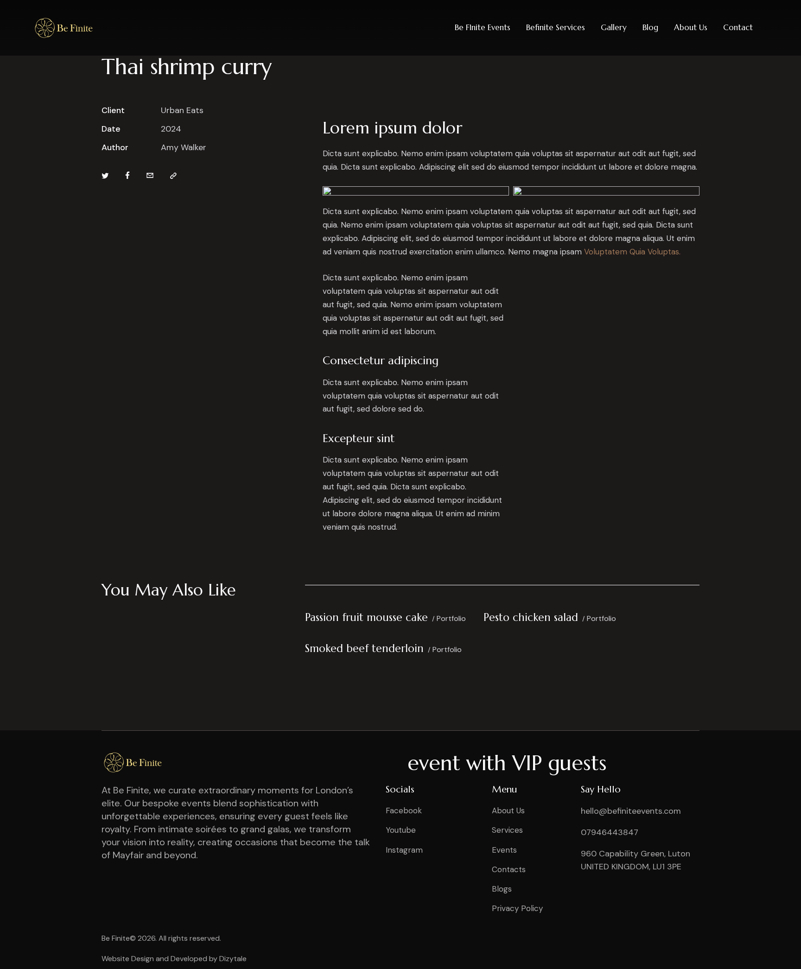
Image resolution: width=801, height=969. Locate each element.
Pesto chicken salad (530, 617)
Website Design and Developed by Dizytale (174, 958)
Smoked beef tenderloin (364, 648)
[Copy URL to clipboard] (173, 176)
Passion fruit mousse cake (366, 617)
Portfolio (451, 618)
